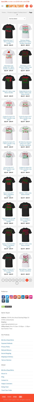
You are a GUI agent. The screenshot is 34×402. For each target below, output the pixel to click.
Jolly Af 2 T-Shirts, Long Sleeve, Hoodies (25, 244)
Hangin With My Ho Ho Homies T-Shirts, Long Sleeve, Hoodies (25, 92)
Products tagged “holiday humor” (17, 12)
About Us (4, 373)
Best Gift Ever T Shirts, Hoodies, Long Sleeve (25, 270)
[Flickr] (31, 297)
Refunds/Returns (6, 350)
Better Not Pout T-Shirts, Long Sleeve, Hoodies (9, 42)
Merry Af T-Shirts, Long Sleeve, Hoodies (9, 91)
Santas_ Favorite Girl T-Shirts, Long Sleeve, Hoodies (9, 271)
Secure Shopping (6, 353)
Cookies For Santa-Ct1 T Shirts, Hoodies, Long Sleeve (9, 143)
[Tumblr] (3, 301)
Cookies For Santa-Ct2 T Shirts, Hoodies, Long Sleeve (9, 118)
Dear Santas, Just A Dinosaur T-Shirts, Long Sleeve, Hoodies (25, 67)
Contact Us (4, 380)
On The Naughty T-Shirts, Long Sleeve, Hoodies (25, 220)
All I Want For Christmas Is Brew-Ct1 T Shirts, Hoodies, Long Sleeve (25, 143)
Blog (2, 377)
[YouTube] (15, 297)
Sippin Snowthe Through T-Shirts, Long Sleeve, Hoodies (8, 220)
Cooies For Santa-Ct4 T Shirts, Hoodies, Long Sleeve (25, 118)
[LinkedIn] (23, 297)
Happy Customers (6, 383)
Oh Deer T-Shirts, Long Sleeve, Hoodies (25, 193)
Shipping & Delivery (7, 356)
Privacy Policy (5, 346)
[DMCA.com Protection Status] (6, 306)
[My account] (26, 6)
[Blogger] (19, 297)
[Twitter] (7, 297)
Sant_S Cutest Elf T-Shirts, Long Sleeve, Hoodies (8, 194)
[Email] (7, 301)
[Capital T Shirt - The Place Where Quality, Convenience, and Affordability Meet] (15, 6)
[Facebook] (3, 297)
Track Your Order (6, 390)
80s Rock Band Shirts (7, 340)
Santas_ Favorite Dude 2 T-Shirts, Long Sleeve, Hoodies (8, 245)
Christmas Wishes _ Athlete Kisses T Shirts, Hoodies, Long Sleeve (25, 42)
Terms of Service (6, 360)
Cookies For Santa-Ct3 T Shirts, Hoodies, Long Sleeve (25, 169)
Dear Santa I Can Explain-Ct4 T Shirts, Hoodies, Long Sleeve (8, 67)
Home (4, 12)
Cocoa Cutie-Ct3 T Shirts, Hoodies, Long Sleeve (8, 169)
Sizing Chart (5, 387)
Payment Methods (6, 343)
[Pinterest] (27, 297)
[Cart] (31, 6)
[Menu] (2, 6)
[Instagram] (11, 297)
